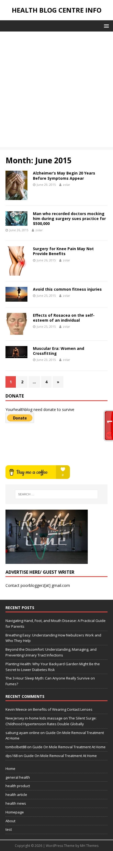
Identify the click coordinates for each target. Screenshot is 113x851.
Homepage (14, 812)
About (10, 820)
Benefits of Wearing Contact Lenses (62, 709)
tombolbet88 (15, 746)
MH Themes (89, 845)
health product (17, 785)
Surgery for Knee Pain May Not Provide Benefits (63, 251)
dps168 (11, 755)
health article (16, 794)
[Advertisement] (56, 90)
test (8, 829)
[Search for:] (57, 494)
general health (17, 777)
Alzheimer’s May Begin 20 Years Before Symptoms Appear (64, 175)
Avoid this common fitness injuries (67, 289)
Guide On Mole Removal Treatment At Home (69, 746)
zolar (66, 184)
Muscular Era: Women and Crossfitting (58, 351)
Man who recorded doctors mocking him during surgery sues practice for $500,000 (69, 218)
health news (15, 803)
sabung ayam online (22, 732)
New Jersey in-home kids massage (34, 718)
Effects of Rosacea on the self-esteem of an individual (64, 318)
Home (10, 768)
